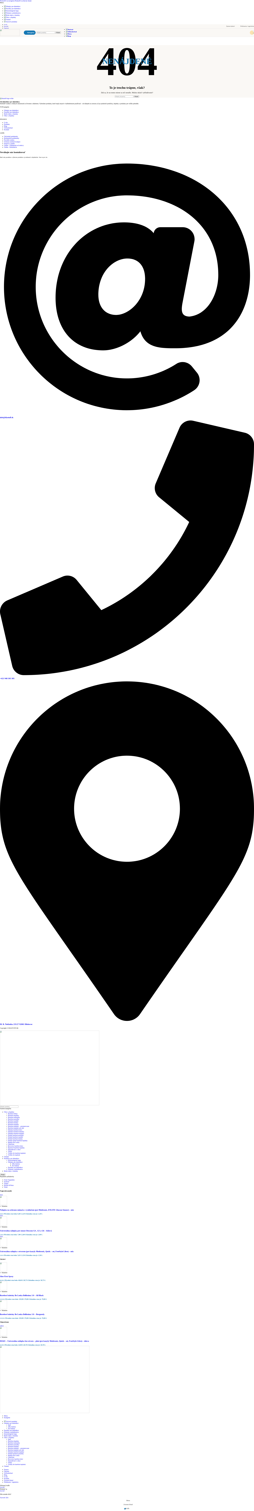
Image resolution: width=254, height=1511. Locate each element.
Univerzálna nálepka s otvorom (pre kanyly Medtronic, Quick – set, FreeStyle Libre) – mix (37, 1251)
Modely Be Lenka (13, 1142)
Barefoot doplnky (13, 1115)
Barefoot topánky (13, 1124)
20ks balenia (16, 1164)
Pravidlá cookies (9, 140)
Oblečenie (11, 1144)
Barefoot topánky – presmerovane (18, 1126)
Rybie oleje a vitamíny (11, 114)
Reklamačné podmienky (11, 138)
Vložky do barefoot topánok (17, 1153)
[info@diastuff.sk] (127, 414)
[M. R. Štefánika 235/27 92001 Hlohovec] (127, 1020)
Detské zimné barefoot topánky (17, 1140)
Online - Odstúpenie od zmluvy (14, 145)
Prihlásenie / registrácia (11, 1482)
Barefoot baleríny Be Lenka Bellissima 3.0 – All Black (22, 1295)
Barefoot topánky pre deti (16, 1128)
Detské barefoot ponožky (16, 1135)
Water (6, 1187)
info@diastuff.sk (6, 417)
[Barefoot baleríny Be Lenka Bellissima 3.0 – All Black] (3, 1289)
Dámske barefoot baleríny (16, 1132)
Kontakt (6, 130)
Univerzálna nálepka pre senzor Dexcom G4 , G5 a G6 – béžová (26, 1231)
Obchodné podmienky (11, 136)
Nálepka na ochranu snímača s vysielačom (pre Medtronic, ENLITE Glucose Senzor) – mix (37, 1210)
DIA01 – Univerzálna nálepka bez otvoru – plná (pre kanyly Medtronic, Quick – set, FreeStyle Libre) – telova (44, 1341)
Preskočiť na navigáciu (7, 1)
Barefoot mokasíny (14, 1117)
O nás (6, 122)
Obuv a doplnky (9, 116)
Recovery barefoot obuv (15, 1146)
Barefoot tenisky (13, 1123)
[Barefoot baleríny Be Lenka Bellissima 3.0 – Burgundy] (3, 1308)
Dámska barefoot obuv (15, 1130)
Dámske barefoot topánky (16, 1133)
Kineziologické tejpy (14, 1160)
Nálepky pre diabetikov (11, 110)
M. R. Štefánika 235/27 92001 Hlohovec (16, 1024)
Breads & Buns (9, 1185)
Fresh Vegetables (9, 1180)
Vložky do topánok (14, 1155)
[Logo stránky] (10, 35)
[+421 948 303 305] (127, 674)
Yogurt (6, 1183)
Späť (9, 1425)
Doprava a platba (9, 143)
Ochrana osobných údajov (12, 142)
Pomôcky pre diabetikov (11, 1158)
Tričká (10, 1151)
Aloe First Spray (6, 1276)
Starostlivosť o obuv (14, 1149)
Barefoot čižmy (13, 1114)
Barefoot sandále (13, 1121)
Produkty (7, 124)
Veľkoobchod (8, 128)
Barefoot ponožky (13, 1119)
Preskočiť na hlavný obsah (23, 1)
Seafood (6, 1182)
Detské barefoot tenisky (15, 1139)
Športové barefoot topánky (16, 1148)
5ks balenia (15, 1166)
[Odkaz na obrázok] (6, 98)
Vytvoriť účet (4, 1497)
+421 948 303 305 (7, 678)
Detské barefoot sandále (15, 1137)
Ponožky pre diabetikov (11, 112)
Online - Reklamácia (10, 147)
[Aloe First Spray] (3, 1271)
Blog (5, 126)
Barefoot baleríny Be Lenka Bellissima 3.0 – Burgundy (22, 1314)
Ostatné (6, 1157)
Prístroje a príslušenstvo (15, 1169)
